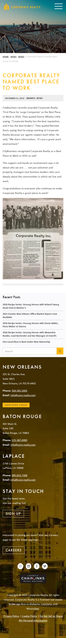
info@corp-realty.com (23, 395)
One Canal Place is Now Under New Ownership (26, 341)
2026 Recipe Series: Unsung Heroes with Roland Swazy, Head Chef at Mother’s (31, 306)
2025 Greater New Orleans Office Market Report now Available (30, 315)
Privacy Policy (11, 616)
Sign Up (13, 513)
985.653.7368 (19, 475)
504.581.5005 (19, 390)
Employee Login (16, 405)
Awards (30, 98)
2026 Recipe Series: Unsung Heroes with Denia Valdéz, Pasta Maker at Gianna (30, 324)
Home (6, 56)
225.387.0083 (19, 440)
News (13, 56)
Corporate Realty (22, 7)
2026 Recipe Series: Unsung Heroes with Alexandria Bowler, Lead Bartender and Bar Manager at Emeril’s (29, 334)
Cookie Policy (29, 616)
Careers (14, 550)
